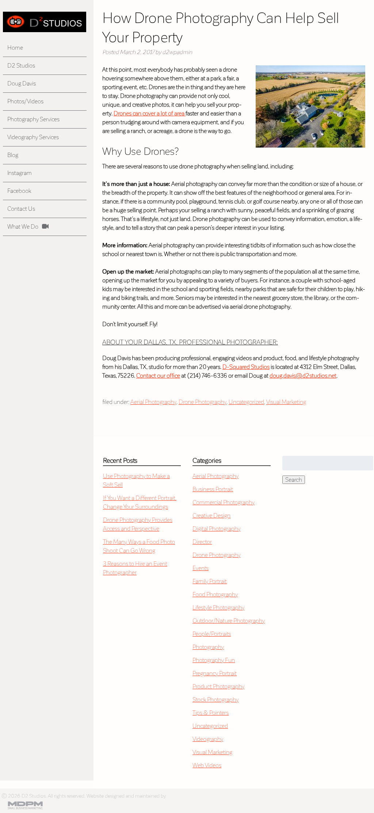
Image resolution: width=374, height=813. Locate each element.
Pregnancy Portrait (214, 673)
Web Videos (206, 765)
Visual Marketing (286, 402)
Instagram (19, 173)
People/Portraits (211, 634)
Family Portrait (209, 581)
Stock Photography (215, 699)
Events (200, 568)
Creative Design (211, 515)
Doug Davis (21, 83)
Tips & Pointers (210, 713)
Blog (12, 155)
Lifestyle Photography (218, 607)
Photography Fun (213, 660)
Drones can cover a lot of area (150, 113)
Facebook (19, 191)
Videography (207, 739)
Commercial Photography (223, 502)
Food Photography (215, 594)
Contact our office (158, 376)
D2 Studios (21, 65)
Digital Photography (216, 529)
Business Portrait (212, 489)
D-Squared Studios (246, 367)
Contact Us (21, 209)
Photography (208, 647)
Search (293, 480)
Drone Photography (202, 402)
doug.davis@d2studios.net (303, 376)
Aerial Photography (153, 402)
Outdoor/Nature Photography (228, 621)
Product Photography (218, 686)
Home (15, 48)
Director (202, 542)
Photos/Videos (25, 101)
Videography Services (33, 137)
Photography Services (33, 119)
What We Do (22, 227)
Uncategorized (246, 402)
